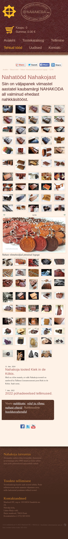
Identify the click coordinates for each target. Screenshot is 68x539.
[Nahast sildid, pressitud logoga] (59, 285)
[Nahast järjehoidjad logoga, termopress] (46, 200)
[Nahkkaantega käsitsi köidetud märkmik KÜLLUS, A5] (21, 122)
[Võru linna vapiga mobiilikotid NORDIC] (59, 210)
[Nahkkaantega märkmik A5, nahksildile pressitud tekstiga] (46, 143)
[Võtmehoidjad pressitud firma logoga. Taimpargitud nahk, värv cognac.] (33, 275)
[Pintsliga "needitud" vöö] (33, 356)
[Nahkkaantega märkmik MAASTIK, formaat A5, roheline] (59, 131)
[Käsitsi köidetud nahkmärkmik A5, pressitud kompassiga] (21, 143)
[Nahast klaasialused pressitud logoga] (21, 286)
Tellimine (57, 40)
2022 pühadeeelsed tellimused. (28, 393)
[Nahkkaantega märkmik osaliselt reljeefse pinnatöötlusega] (21, 169)
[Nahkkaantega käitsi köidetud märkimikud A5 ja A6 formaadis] (59, 142)
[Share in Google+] (21, 65)
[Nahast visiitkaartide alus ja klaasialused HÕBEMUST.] (46, 275)
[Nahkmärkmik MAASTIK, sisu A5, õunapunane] (8, 122)
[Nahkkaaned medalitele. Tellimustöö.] (46, 179)
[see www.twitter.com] (28, 426)
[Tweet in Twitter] (33, 65)
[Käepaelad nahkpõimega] (46, 288)
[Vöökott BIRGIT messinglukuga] (8, 310)
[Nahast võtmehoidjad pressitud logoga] (34, 251)
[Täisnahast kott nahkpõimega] (21, 344)
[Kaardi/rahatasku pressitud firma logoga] (8, 179)
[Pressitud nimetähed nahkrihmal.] (8, 210)
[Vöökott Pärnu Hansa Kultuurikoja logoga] (33, 310)
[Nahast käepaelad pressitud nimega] (8, 200)
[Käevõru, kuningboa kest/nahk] (59, 343)
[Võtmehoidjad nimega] (21, 275)
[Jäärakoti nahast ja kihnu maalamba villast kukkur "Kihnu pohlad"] (46, 333)
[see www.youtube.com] (33, 426)
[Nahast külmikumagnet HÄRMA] (46, 356)
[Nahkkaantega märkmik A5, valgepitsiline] (59, 111)
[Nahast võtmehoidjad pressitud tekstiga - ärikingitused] (46, 263)
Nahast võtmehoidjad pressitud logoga (33, 70)
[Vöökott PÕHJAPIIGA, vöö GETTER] (59, 200)
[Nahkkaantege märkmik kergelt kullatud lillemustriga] (33, 164)
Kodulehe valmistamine (49, 525)
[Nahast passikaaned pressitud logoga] (33, 298)
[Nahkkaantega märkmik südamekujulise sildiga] (59, 152)
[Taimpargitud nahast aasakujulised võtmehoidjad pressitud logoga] (8, 275)
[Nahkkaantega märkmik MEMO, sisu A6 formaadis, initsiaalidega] (21, 153)
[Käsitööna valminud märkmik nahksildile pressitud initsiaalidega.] (33, 152)
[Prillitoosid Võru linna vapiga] (8, 265)
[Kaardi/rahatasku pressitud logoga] (21, 298)
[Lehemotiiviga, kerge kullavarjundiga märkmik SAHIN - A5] (33, 123)
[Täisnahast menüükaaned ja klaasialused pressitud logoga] (59, 275)
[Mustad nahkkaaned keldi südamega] (21, 112)
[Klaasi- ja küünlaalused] (46, 343)
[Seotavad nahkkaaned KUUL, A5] (46, 156)
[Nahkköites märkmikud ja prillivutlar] (8, 131)
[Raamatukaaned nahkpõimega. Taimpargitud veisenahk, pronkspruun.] (8, 190)
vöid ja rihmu (35, 403)
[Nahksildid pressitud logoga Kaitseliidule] (33, 288)
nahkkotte (19, 403)
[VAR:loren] (26, 12)
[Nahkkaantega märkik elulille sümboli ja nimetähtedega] (46, 189)
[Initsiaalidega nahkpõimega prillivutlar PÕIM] (33, 200)
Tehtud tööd (13, 48)
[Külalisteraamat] (33, 324)
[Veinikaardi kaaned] (46, 324)
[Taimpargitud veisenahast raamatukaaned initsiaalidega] (33, 189)
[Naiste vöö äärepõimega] (21, 324)
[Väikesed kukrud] (21, 209)
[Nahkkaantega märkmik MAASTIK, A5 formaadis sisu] (33, 111)
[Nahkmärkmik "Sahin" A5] (46, 122)
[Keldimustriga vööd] (33, 333)
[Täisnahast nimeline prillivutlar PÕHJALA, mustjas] (21, 201)
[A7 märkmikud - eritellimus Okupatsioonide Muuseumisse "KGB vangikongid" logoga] (21, 178)
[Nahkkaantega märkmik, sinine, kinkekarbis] (33, 142)
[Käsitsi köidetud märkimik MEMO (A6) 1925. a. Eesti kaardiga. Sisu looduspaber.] (33, 178)
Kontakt (55, 48)
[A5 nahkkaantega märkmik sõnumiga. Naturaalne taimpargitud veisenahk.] (46, 111)
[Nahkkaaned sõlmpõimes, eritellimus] (59, 323)
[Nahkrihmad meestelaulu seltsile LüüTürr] (8, 323)
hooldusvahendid (16, 411)
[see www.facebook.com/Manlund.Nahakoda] (22, 426)
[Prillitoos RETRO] (33, 211)
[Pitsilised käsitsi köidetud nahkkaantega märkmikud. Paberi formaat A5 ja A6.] (59, 121)
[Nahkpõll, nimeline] (59, 314)
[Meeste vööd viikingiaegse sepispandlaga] (21, 359)
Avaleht (9, 40)
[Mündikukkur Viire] (33, 346)
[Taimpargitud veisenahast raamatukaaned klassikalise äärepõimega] (59, 179)
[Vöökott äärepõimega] (59, 298)
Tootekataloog (33, 40)
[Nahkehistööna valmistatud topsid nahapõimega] (59, 333)
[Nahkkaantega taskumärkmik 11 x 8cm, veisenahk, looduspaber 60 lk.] (59, 165)
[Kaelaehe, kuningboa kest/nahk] (8, 356)
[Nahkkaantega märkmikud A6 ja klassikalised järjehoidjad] (8, 164)
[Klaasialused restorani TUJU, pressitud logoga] (8, 286)
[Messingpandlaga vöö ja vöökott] (8, 333)
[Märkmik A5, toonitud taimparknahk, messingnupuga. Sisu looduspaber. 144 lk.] (46, 165)
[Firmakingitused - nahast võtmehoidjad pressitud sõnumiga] (59, 263)
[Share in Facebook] (45, 65)
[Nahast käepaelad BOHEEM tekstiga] (59, 189)
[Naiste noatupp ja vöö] (46, 298)
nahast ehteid (13, 407)
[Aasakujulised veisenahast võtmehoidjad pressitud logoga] (33, 265)
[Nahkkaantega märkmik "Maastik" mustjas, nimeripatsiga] (8, 143)
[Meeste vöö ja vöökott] (46, 311)
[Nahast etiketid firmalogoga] (8, 301)
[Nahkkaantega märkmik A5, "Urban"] (21, 133)
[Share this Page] (56, 65)
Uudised (35, 48)
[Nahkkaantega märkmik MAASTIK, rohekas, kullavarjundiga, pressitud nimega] (46, 131)
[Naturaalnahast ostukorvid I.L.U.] (8, 344)
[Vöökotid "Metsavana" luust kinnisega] (21, 310)
